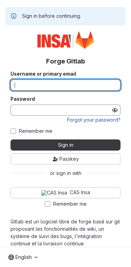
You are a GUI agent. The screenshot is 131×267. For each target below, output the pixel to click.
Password (22, 99)
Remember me (35, 131)
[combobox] (23, 257)
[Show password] (115, 110)
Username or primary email (43, 74)
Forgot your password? (94, 120)
